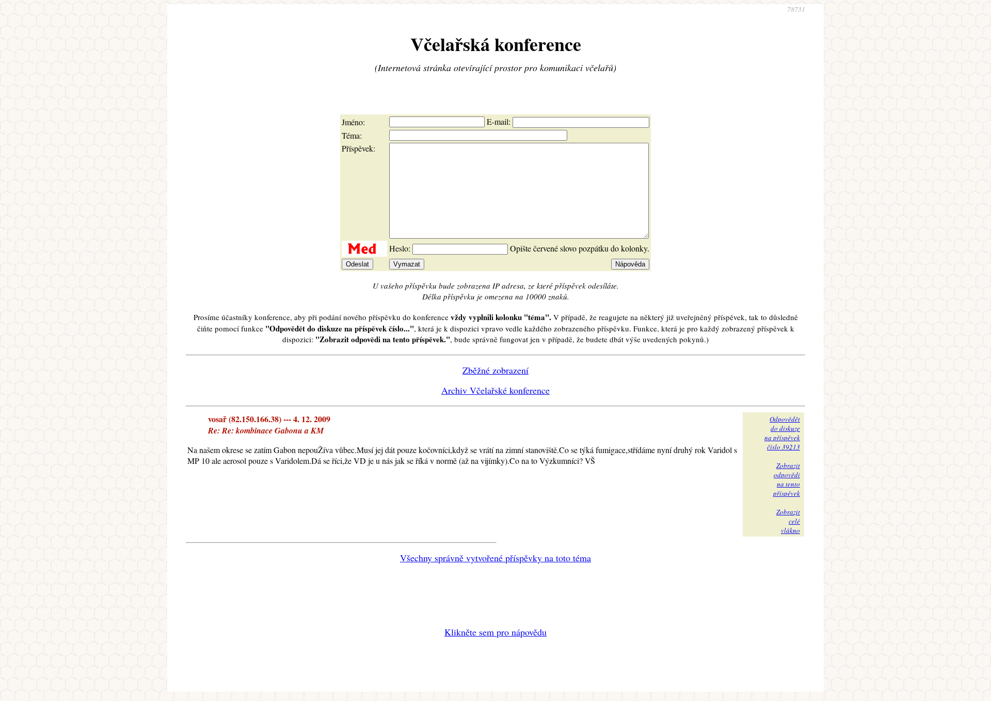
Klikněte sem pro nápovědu (495, 632)
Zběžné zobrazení (495, 370)
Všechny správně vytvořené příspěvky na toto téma (495, 558)
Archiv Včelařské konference (495, 390)
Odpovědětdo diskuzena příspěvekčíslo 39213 (782, 433)
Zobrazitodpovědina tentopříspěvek (786, 479)
